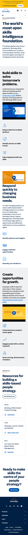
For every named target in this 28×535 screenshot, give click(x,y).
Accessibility (18, 527)
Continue (20, 5)
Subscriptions (7, 530)
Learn (3, 519)
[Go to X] (6, 506)
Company (5, 523)
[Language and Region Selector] (18, 10)
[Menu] (25, 10)
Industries (5, 515)
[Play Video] (14, 111)
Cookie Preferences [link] (18, 530)
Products (4, 512)
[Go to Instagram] (18, 506)
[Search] (21, 10)
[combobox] (9, 6)
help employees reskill (10, 94)
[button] (14, 110)
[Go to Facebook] (14, 506)
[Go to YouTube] (21, 506)
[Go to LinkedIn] (10, 506)
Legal (6, 527)
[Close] (26, 1)
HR (3, 15)
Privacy (11, 527)
